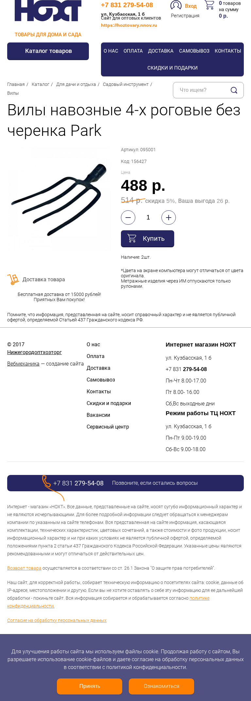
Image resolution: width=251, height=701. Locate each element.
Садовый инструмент (126, 84)
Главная (16, 84)
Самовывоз (194, 51)
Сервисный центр (108, 427)
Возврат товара (24, 568)
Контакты (228, 51)
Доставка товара (44, 279)
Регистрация (185, 16)
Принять (89, 686)
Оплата (133, 51)
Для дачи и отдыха (76, 84)
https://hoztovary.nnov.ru (129, 25)
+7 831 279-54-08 (127, 4)
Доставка (161, 51)
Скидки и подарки (172, 68)
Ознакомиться (161, 686)
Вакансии (98, 415)
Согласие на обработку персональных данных (57, 620)
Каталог (40, 84)
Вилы (13, 93)
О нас (111, 51)
